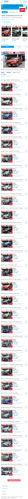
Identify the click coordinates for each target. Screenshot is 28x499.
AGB (9, 496)
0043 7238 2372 (6, 21)
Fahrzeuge (4, 12)
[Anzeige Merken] (26, 69)
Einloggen (25, 1)
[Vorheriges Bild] (2, 59)
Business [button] (4, 491)
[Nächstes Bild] (26, 59)
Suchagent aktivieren (15, 480)
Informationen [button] (4, 488)
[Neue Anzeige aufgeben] (21, 1)
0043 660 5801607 (7, 22)
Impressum (21, 496)
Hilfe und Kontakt (4, 496)
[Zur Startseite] (6, 2)
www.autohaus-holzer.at (8, 19)
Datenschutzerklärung (14, 496)
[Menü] (2, 1)
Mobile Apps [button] (4, 493)
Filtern (7, 46)
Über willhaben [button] (5, 485)
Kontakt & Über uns (13, 12)
